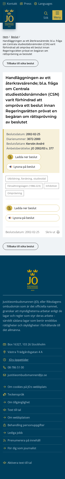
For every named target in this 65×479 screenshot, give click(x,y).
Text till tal (14, 410)
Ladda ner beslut (26, 157)
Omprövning (14, 193)
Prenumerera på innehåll (24, 440)
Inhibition (51, 186)
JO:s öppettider (19, 360)
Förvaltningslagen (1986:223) (24, 186)
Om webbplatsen (19, 417)
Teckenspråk (16, 394)
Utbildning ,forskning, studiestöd (26, 178)
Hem (5, 36)
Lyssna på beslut (24, 167)
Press (27, 4)
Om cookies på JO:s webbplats (27, 387)
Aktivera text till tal (20, 463)
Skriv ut (50, 232)
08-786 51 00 (16, 367)
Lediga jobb (15, 433)
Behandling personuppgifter (26, 425)
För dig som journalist (22, 448)
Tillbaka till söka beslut (20, 63)
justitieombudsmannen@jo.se (27, 375)
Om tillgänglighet (19, 402)
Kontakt (12, 4)
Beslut (14, 36)
